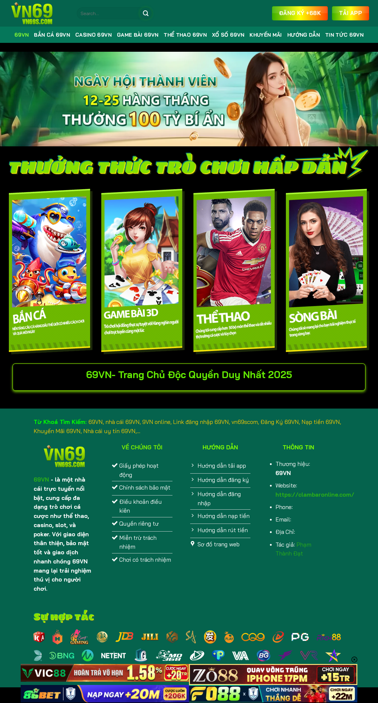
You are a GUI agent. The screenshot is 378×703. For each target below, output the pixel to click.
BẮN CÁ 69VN (52, 35)
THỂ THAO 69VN (185, 35)
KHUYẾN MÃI (266, 35)
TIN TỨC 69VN (344, 35)
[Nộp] (145, 13)
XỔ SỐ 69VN (228, 35)
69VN (21, 35)
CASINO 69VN (93, 35)
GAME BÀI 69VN (138, 35)
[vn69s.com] (38, 13)
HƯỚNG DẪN (303, 35)
